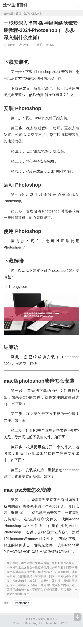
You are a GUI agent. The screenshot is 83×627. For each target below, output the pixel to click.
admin (12, 44)
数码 (27, 13)
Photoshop (22, 603)
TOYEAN (64, 623)
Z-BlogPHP (36, 623)
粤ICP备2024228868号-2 (41, 619)
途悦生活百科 (15, 5)
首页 (18, 13)
